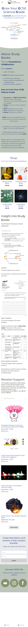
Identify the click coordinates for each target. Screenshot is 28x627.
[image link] (5, 583)
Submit (14, 560)
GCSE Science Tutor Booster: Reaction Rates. (14, 516)
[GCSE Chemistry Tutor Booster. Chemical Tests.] (14, 474)
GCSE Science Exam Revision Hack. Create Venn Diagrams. (13, 456)
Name (4, 552)
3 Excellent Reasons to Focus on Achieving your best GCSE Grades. (12, 426)
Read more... (4, 431)
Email (4, 556)
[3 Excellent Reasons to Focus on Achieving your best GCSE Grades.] (14, 413)
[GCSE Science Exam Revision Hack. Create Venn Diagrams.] (14, 444)
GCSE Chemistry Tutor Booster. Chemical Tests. (11, 486)
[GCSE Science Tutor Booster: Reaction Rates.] (14, 504)
